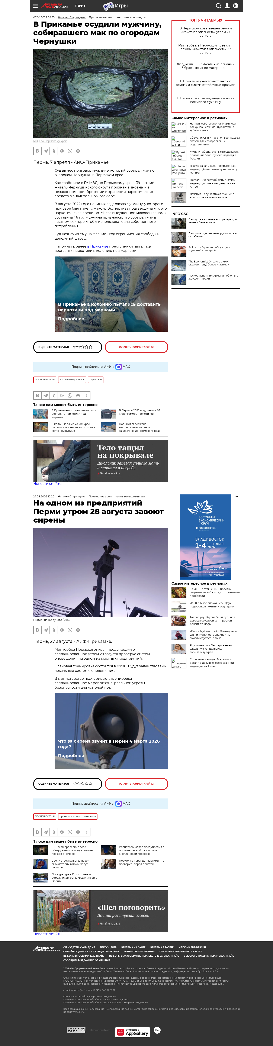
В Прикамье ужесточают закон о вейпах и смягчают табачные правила (205, 83)
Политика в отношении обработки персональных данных (96, 999)
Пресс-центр (108, 947)
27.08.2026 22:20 (43, 496)
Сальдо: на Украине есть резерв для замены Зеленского (213, 221)
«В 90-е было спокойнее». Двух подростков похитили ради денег (212, 604)
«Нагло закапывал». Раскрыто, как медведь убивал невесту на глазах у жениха (214, 169)
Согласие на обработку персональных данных (89, 996)
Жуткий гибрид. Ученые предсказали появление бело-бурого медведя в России (215, 155)
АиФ (67, 620)
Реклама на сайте (133, 947)
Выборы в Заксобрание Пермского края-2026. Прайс (144, 956)
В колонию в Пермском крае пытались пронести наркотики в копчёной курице (73, 427)
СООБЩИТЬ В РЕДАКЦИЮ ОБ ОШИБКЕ (86, 960)
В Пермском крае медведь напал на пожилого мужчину (205, 100)
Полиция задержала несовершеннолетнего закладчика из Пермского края (139, 427)
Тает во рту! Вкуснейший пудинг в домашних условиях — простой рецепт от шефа (212, 621)
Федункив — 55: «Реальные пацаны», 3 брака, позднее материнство (205, 66)
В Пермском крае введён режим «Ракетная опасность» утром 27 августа (206, 32)
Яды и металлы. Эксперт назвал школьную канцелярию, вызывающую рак (211, 649)
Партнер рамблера (100, 1030)
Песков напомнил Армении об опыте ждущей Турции (213, 277)
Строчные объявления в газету (181, 951)
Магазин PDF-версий (192, 947)
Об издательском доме (79, 947)
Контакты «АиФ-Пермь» (139, 951)
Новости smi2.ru (47, 484)
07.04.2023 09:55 (44, 17)
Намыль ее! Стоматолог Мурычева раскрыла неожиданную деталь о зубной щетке (213, 127)
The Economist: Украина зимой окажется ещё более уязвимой (209, 263)
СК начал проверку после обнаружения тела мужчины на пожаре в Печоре (72, 850)
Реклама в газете (162, 947)
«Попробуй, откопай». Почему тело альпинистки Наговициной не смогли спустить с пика (213, 635)
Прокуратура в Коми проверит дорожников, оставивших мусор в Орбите (74, 878)
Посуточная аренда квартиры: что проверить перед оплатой (141, 862)
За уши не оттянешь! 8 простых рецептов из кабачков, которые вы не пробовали (215, 592)
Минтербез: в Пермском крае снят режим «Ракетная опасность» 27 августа (205, 49)
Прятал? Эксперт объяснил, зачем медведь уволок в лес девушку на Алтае (212, 183)
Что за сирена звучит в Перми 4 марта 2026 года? (109, 744)
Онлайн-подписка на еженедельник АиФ (91, 951)
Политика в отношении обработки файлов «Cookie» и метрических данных (105, 1002)
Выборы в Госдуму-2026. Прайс (83, 956)
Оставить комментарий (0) (136, 347)
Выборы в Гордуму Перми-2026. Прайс (209, 956)
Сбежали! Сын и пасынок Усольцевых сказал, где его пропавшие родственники (215, 141)
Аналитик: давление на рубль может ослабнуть (213, 235)
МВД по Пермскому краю (50, 141)
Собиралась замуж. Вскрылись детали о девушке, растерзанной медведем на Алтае (212, 663)
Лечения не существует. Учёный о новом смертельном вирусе (212, 195)
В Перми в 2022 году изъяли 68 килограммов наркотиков (139, 412)
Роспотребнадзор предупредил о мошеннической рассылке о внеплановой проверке (141, 850)
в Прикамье (98, 246)
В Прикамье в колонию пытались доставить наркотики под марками (109, 307)
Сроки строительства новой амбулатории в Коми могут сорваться (70, 864)
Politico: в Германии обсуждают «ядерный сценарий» (209, 249)
